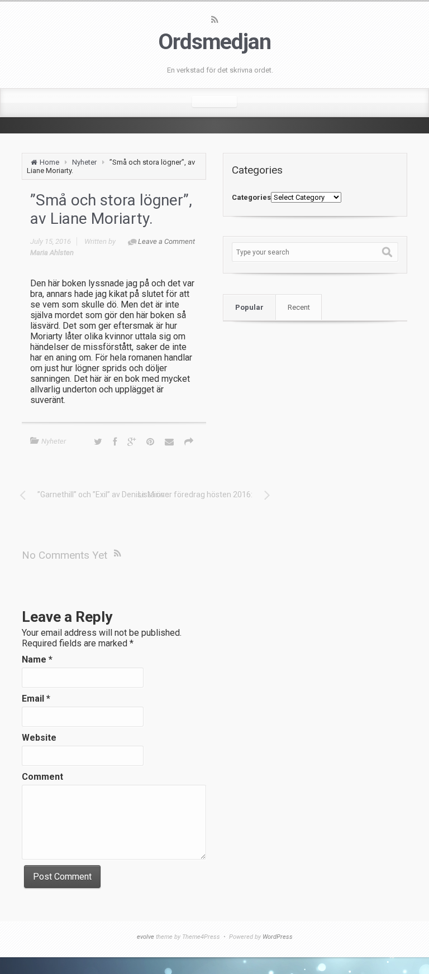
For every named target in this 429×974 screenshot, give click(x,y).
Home (49, 162)
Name (37, 659)
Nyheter (84, 162)
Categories (251, 197)
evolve (145, 937)
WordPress (278, 937)
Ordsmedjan (214, 42)
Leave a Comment (166, 241)
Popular (249, 307)
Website (39, 737)
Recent (299, 307)
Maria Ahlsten (52, 252)
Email (36, 698)
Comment (42, 776)
